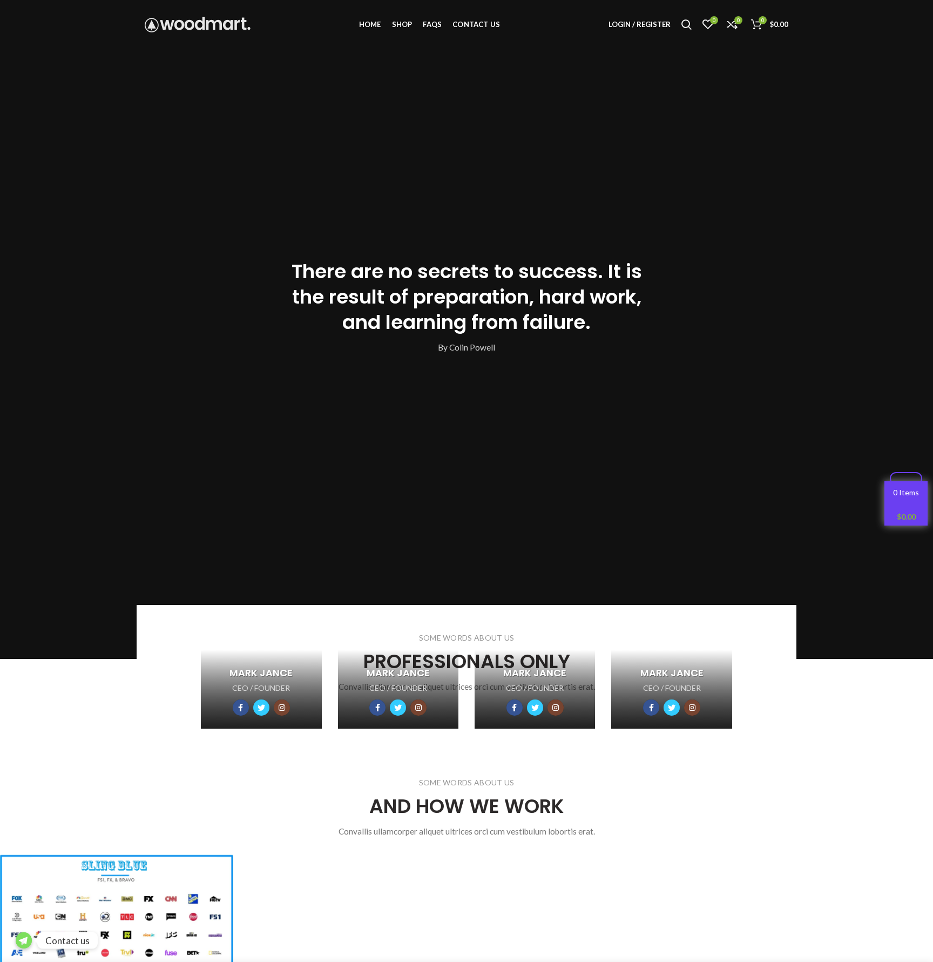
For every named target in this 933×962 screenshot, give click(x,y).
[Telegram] (24, 940)
